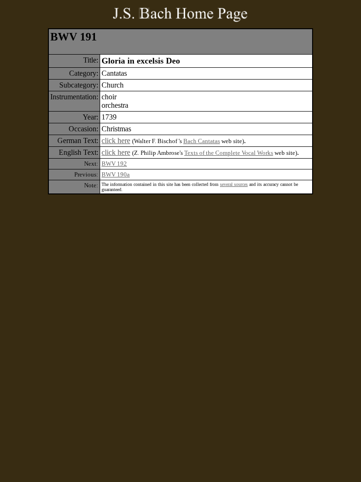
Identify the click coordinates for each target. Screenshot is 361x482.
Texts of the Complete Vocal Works (228, 152)
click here (116, 141)
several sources (234, 184)
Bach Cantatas (201, 141)
